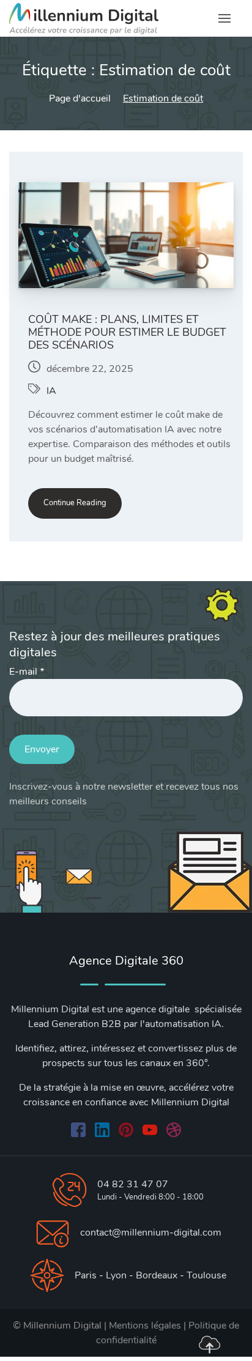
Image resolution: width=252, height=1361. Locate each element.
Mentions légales (145, 1325)
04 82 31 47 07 (132, 1184)
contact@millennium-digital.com (150, 1232)
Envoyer (41, 749)
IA (51, 391)
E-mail (26, 671)
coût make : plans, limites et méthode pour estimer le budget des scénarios (127, 332)
